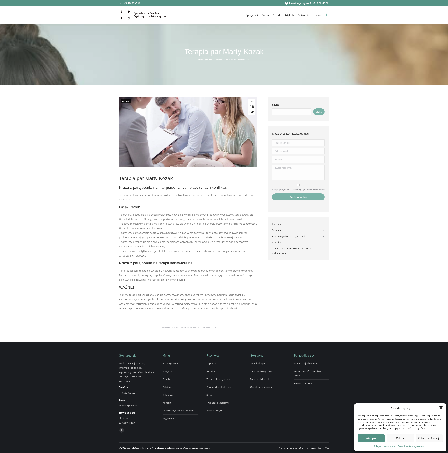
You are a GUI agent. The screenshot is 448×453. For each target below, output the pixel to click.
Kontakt (167, 402)
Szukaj (275, 104)
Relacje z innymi (214, 410)
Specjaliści (168, 371)
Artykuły (167, 387)
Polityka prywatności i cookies (178, 410)
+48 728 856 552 (131, 3)
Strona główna (170, 363)
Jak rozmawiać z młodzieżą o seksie (308, 373)
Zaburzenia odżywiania (218, 379)
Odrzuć (400, 438)
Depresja (211, 363)
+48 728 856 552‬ (127, 392)
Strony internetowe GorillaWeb (314, 447)
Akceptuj (371, 438)
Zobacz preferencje (429, 438)
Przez (189, 327)
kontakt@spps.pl (128, 405)
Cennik (166, 379)
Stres (209, 394)
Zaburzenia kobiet (259, 379)
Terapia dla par (258, 363)
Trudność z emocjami (217, 402)
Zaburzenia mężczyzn (261, 371)
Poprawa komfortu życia (219, 387)
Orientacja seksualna (261, 387)
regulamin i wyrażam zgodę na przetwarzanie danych (303, 189)
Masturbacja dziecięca (305, 363)
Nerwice (210, 371)
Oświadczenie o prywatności (411, 446)
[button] (441, 408)
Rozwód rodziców (303, 383)
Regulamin (168, 418)
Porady (126, 101)
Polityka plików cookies (385, 446)
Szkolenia (168, 394)
